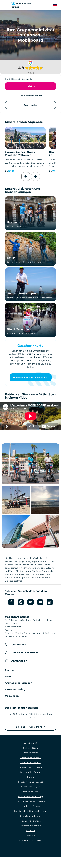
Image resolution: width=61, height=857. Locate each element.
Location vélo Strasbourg (30, 796)
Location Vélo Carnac (30, 772)
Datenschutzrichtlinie (30, 825)
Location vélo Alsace (30, 757)
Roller (11, 257)
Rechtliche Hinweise (31, 821)
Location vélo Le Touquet (30, 782)
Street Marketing (18, 329)
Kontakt (30, 777)
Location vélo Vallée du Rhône (30, 801)
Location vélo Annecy (30, 762)
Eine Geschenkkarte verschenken (30, 377)
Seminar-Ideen (30, 748)
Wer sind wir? (30, 743)
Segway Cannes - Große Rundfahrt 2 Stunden (20, 153)
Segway (12, 222)
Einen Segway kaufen (30, 816)
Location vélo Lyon (30, 787)
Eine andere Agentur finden (30, 727)
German (57, 5)
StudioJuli (30, 830)
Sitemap (31, 835)
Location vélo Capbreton (30, 767)
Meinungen (12, 695)
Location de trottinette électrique (30, 811)
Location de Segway (30, 806)
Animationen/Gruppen (21, 293)
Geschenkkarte (30, 346)
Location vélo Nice (30, 791)
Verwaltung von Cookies (30, 840)
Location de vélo (30, 753)
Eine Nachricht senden (30, 95)
